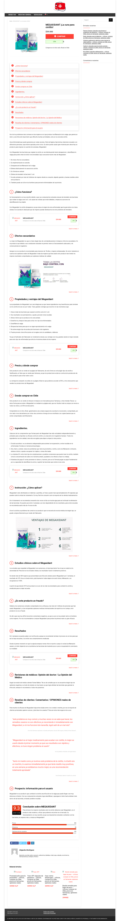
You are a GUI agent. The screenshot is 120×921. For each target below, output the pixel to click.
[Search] (111, 20)
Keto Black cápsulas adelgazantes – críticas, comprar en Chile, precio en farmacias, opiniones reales (97, 53)
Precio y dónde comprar (23, 81)
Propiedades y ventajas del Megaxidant (29, 76)
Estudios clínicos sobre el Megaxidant (28, 102)
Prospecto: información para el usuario (29, 128)
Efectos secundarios (22, 71)
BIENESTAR (12, 15)
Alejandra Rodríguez (26, 850)
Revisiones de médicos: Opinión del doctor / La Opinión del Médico (38, 118)
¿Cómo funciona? (21, 66)
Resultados (19, 112)
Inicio (11, 21)
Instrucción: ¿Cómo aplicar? (25, 97)
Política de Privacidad (49, 913)
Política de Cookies (48, 911)
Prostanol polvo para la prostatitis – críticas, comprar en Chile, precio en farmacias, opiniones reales (18, 879)
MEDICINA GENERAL (24, 15)
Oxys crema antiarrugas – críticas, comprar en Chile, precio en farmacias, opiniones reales (52, 879)
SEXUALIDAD (38, 15)
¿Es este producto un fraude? (25, 107)
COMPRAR (60, 36)
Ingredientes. (20, 92)
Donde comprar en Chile (23, 86)
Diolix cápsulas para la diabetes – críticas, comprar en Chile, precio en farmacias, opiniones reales (98, 37)
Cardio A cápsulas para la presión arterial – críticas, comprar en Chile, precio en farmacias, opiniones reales (97, 47)
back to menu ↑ (74, 229)
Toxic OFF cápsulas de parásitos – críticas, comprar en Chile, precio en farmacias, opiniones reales (35, 879)
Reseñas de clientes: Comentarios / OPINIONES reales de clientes (38, 123)
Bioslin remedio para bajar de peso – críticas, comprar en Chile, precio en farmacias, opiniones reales (70, 890)
